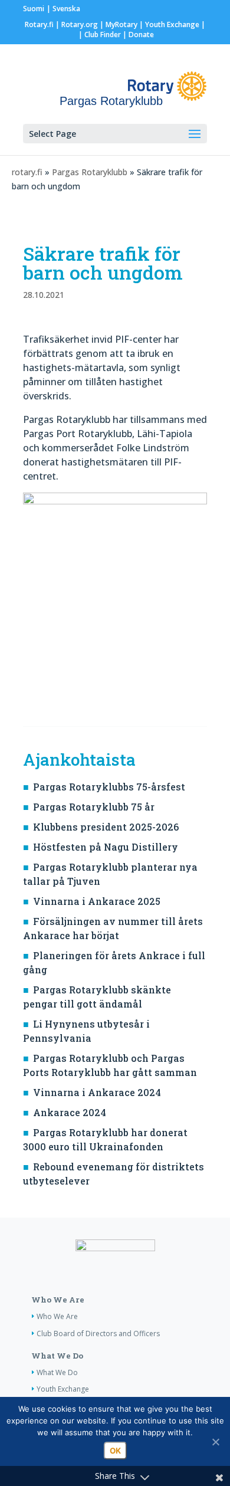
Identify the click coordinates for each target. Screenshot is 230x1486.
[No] (215, 1442)
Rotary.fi (39, 24)
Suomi (33, 9)
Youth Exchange (172, 24)
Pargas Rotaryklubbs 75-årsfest (109, 786)
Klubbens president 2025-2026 (106, 827)
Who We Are (57, 1299)
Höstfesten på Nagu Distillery (105, 847)
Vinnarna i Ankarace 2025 (96, 901)
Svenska (66, 9)
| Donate (137, 34)
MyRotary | (125, 24)
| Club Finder (99, 34)
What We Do (57, 1355)
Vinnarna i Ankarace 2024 (97, 1092)
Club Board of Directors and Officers (98, 1333)
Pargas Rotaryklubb (89, 172)
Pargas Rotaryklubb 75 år (94, 807)
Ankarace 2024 (69, 1112)
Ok (115, 1450)
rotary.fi (27, 172)
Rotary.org (79, 24)
